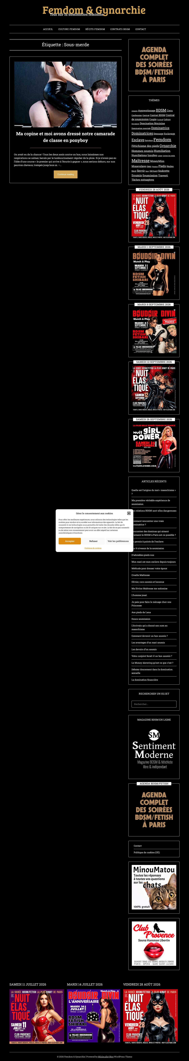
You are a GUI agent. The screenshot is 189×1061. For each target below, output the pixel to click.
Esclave (138, 139)
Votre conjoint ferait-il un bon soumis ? (152, 655)
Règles (170, 166)
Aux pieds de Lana (141, 612)
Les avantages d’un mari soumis (148, 642)
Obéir (149, 166)
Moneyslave (139, 166)
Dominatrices (142, 133)
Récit (134, 171)
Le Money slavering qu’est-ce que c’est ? (152, 662)
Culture (167, 119)
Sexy (147, 171)
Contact (140, 29)
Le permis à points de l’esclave (147, 541)
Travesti (163, 175)
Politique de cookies (93, 548)
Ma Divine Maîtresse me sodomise (149, 588)
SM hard (154, 171)
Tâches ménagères (143, 179)
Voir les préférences (118, 540)
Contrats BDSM (120, 29)
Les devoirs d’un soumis (144, 649)
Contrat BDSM (157, 115)
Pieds (162, 166)
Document (135, 124)
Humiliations (139, 155)
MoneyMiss (157, 161)
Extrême (149, 140)
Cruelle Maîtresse (141, 575)
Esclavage (169, 133)
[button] (128, 513)
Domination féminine (152, 123)
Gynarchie (168, 145)
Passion (155, 167)
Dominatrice (160, 128)
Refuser (93, 540)
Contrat (145, 115)
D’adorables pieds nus (143, 554)
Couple (153, 119)
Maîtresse (141, 160)
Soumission (150, 175)
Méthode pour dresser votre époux (149, 568)
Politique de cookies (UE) (147, 852)
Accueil (48, 29)
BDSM (161, 110)
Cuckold (160, 120)
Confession (137, 115)
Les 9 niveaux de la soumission (148, 548)
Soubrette (163, 170)
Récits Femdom (95, 29)
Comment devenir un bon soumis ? (150, 635)
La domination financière (145, 679)
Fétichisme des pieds (145, 146)
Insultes (152, 155)
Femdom (162, 139)
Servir (141, 170)
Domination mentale (141, 128)
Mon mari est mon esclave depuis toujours (154, 561)
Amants (134, 111)
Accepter (69, 540)
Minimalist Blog (106, 1056)
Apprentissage (146, 110)
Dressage (158, 133)
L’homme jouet (139, 595)
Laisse (160, 156)
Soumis (137, 175)
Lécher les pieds (169, 156)
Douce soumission (141, 618)
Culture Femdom (69, 29)
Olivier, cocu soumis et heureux (148, 581)
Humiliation (162, 151)
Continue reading (65, 174)
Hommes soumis (142, 151)
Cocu (170, 110)
